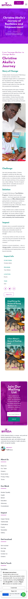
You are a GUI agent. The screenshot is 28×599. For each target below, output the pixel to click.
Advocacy (10, 311)
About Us (3, 466)
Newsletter (4, 530)
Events (3, 527)
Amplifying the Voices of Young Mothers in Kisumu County (14, 304)
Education (4, 500)
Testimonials (4, 521)
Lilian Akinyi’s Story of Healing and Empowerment (14, 342)
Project (15, 31)
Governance (4, 474)
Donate (3, 551)
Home (9, 31)
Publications (4, 524)
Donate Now (19, 3)
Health (3, 495)
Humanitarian (11, 313)
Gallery (3, 532)
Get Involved (4, 545)
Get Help (3, 548)
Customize (14, 588)
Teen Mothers (11, 348)
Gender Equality (5, 492)
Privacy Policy (5, 476)
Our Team (4, 468)
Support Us (9, 294)
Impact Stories (5, 519)
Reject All (14, 591)
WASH (3, 498)
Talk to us (9, 450)
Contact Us (4, 554)
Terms (3, 479)
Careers (3, 471)
